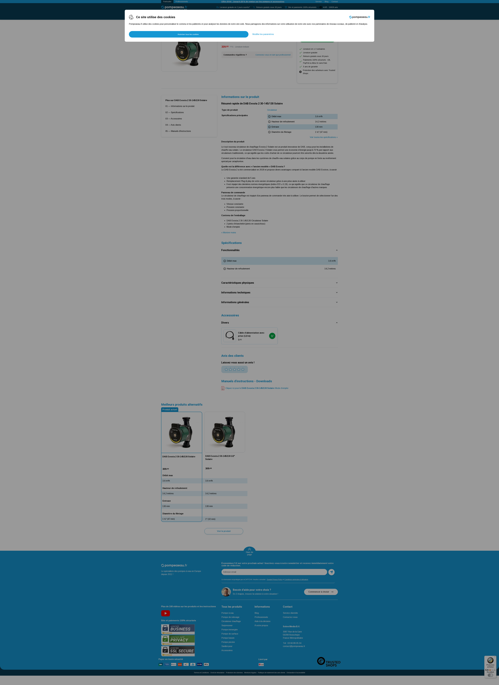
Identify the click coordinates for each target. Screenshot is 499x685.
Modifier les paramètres (263, 34)
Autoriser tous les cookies (188, 34)
